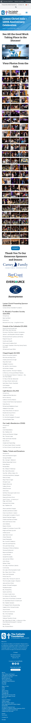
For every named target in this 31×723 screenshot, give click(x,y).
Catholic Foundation (19, 1)
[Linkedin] (15, 664)
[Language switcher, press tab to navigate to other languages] (27, 5)
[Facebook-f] (13, 664)
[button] (26, 12)
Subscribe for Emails (15, 669)
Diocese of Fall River (8, 1)
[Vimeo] (18, 664)
